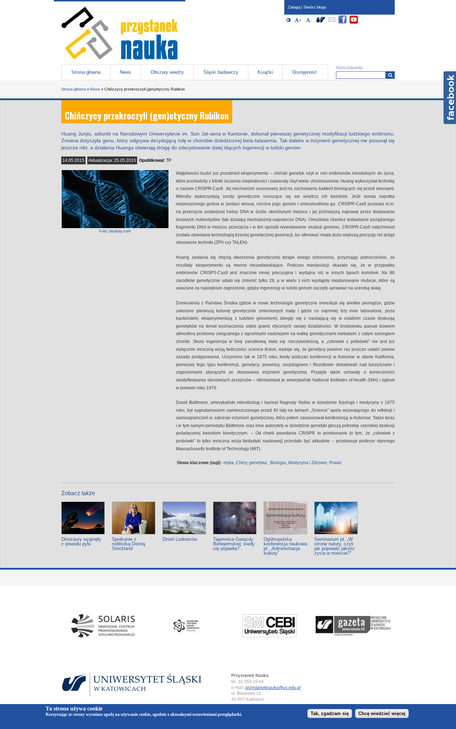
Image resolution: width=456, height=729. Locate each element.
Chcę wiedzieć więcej (381, 713)
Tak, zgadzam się (330, 713)
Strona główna (85, 72)
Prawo (335, 462)
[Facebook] (342, 23)
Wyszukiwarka (349, 67)
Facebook (450, 97)
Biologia (278, 462)
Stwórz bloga (315, 7)
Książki (265, 72)
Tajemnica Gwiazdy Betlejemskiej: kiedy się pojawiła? (234, 544)
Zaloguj (294, 7)
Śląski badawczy (220, 72)
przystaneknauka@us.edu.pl (273, 687)
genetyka (258, 462)
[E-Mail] (331, 23)
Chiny (241, 462)
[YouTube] (353, 23)
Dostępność (304, 72)
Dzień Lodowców (179, 539)
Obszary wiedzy (167, 72)
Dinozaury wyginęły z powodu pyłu (81, 541)
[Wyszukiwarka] (390, 75)
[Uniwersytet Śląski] (320, 23)
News (125, 72)
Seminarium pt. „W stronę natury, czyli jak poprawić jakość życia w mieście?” (334, 546)
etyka (228, 462)
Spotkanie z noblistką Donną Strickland (128, 544)
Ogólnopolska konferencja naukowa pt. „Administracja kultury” (285, 546)
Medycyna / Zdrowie (307, 462)
